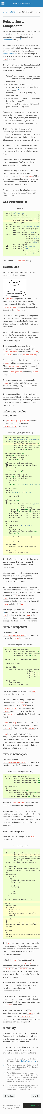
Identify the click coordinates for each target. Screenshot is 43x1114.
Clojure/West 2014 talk (29, 1061)
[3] (4, 612)
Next (35, 1096)
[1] (20, 39)
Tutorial (12, 12)
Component (7, 40)
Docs (5, 12)
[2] (18, 89)
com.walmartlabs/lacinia (23, 4)
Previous (10, 1096)
